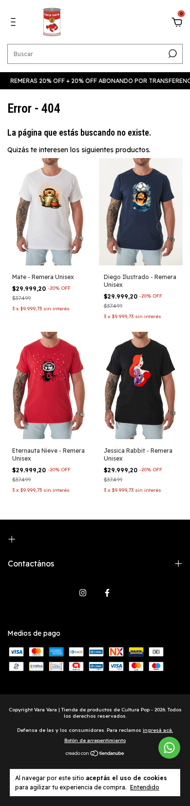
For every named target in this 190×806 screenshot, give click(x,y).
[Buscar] (171, 53)
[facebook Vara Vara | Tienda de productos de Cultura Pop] (107, 593)
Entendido (144, 787)
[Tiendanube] (95, 754)
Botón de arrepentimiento (95, 740)
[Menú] (14, 23)
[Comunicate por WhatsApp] (169, 748)
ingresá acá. (158, 730)
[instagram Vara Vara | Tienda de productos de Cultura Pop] (83, 593)
